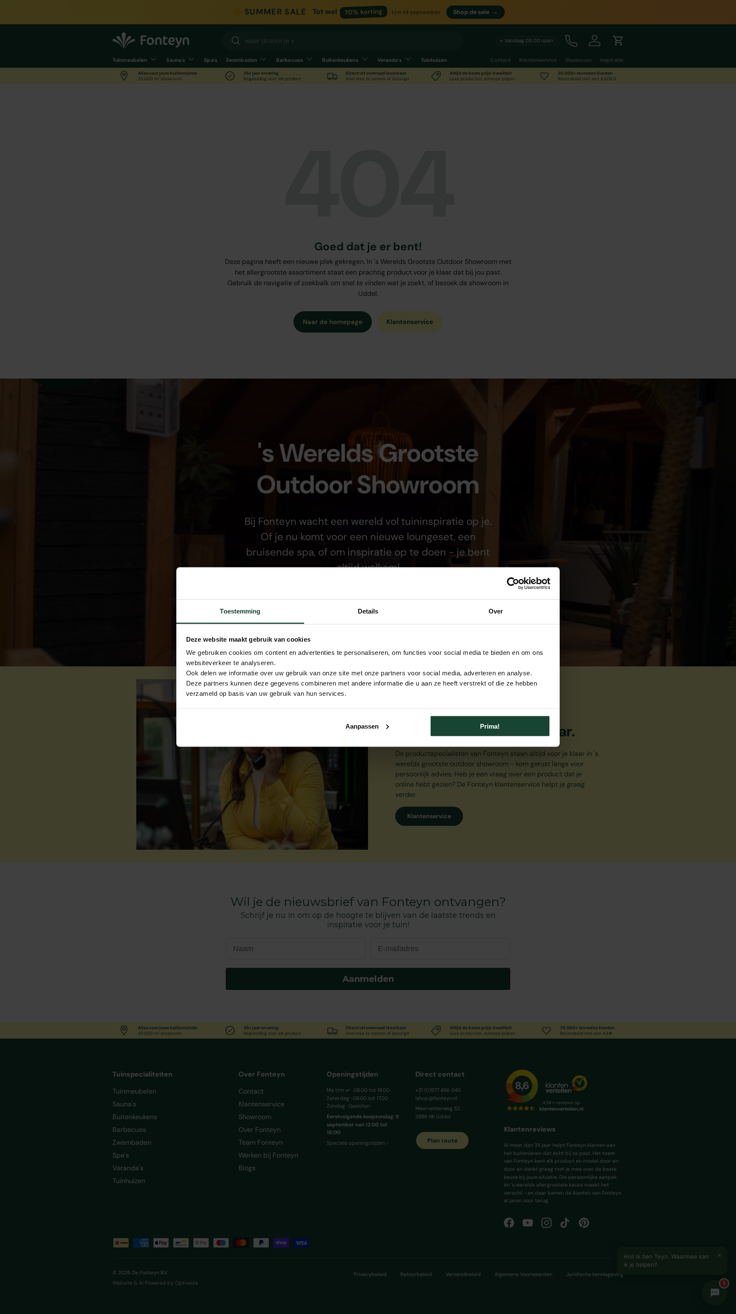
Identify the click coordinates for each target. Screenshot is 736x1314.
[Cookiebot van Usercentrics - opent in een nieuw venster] (513, 583)
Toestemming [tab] (240, 611)
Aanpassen (362, 725)
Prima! (490, 725)
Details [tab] (368, 611)
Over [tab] (496, 611)
